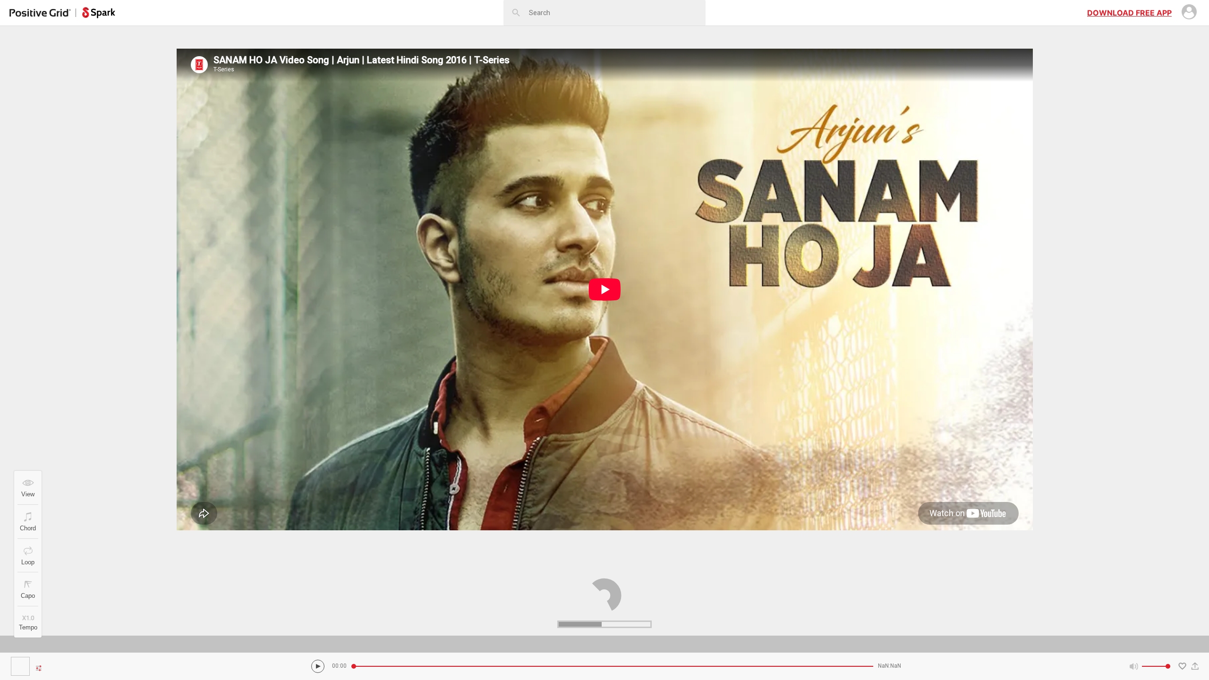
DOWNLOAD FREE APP (1129, 12)
